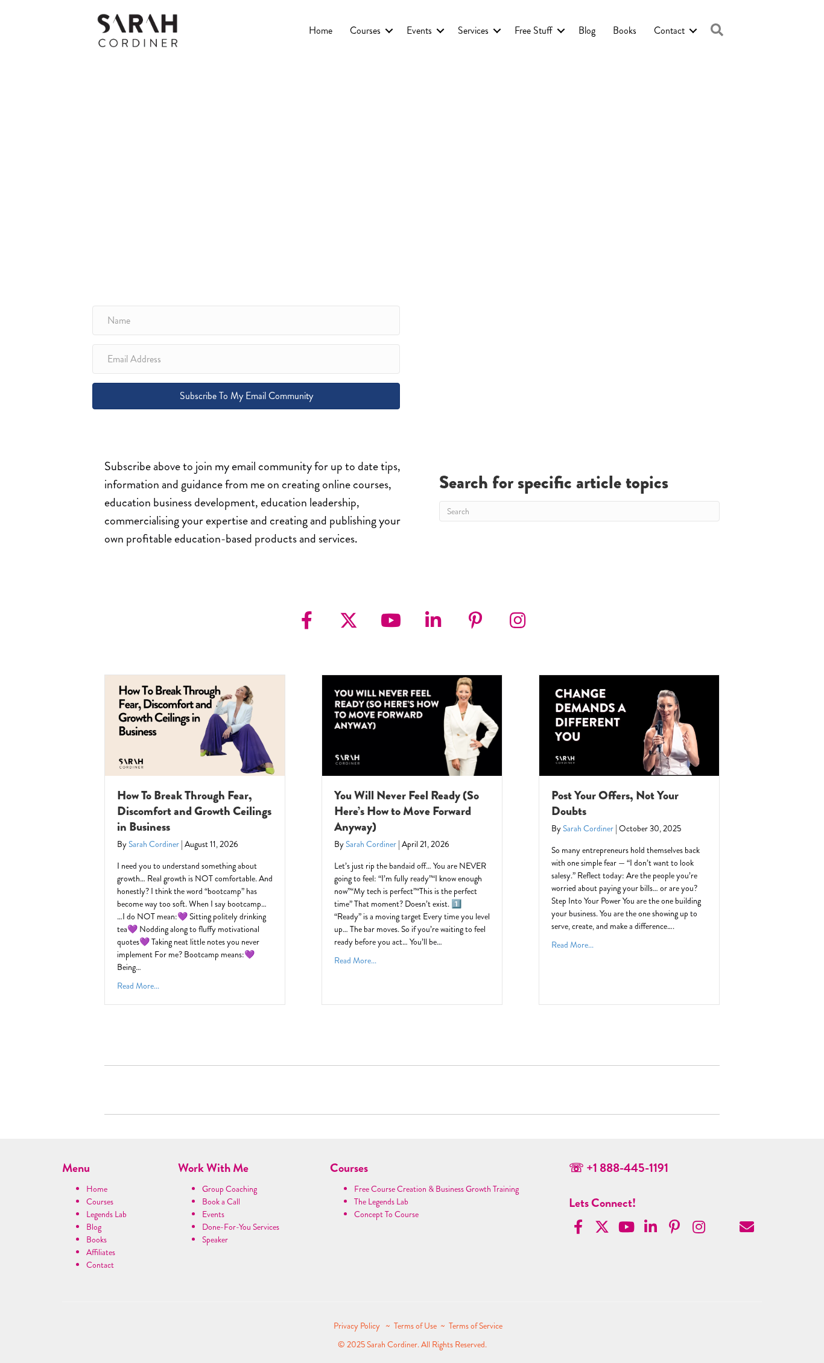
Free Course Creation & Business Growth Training (436, 1189)
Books (624, 30)
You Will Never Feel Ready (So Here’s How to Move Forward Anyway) (406, 811)
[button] (717, 30)
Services (473, 30)
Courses (365, 30)
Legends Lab (106, 1214)
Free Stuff (534, 30)
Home (320, 30)
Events (419, 30)
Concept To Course (386, 1214)
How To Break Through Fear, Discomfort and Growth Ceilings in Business (194, 811)
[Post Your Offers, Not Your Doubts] (629, 724)
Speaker (215, 1239)
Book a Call (221, 1201)
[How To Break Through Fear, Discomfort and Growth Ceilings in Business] (195, 724)
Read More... (138, 986)
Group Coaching (229, 1189)
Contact (669, 30)
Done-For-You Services (240, 1227)
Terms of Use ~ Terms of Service (448, 1326)
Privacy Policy (358, 1326)
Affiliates (100, 1252)
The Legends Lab (381, 1201)
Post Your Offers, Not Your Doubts (615, 803)
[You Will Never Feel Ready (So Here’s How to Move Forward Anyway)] (412, 724)
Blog (586, 30)
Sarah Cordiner (153, 844)
